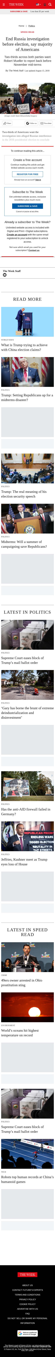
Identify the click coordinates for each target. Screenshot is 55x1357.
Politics (31, 26)
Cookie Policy (27, 1304)
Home (21, 26)
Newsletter (47, 123)
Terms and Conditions (27, 1295)
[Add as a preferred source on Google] (27, 1333)
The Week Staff (16, 70)
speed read (27, 32)
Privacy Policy (27, 1299)
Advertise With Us (27, 1309)
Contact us (33, 250)
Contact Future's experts (27, 1290)
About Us (27, 1285)
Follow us (33, 123)
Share (9, 123)
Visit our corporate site (41, 1347)
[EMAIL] (5, 275)
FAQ (28, 1313)
